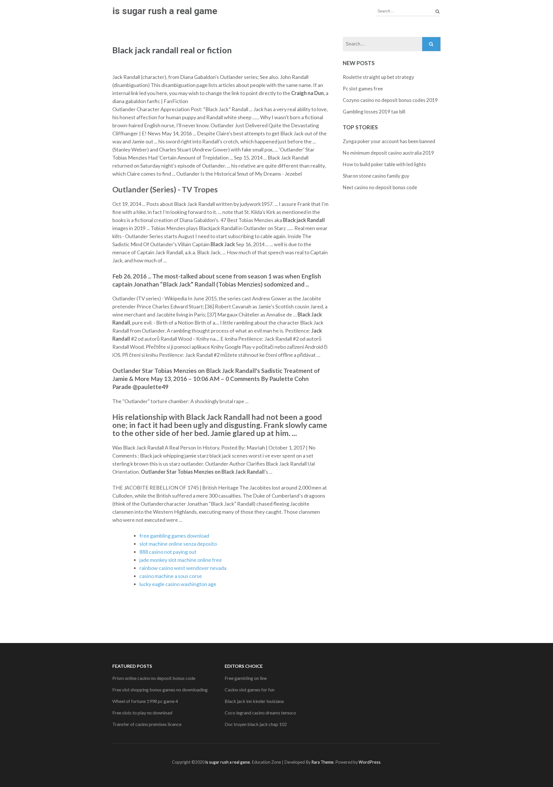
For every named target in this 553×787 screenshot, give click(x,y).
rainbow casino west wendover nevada (182, 568)
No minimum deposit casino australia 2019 (388, 153)
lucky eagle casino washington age (177, 584)
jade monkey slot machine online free (180, 560)
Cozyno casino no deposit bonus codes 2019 (390, 100)
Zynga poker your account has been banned (389, 141)
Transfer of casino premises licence (146, 724)
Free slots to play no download (142, 712)
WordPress (369, 762)
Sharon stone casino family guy (376, 176)
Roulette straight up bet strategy (378, 77)
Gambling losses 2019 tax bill (374, 112)
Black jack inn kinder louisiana (254, 701)
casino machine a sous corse (170, 576)
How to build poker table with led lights (384, 164)
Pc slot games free (363, 89)
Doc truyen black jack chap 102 (256, 724)
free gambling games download (174, 535)
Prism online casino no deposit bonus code (153, 678)
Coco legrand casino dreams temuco (260, 712)
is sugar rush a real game (164, 10)
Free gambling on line (246, 678)
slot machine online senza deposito (178, 544)
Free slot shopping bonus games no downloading (160, 689)
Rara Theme (322, 762)
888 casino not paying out (167, 552)
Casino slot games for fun (249, 689)
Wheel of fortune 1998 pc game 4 (145, 701)
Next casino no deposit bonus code (380, 187)
